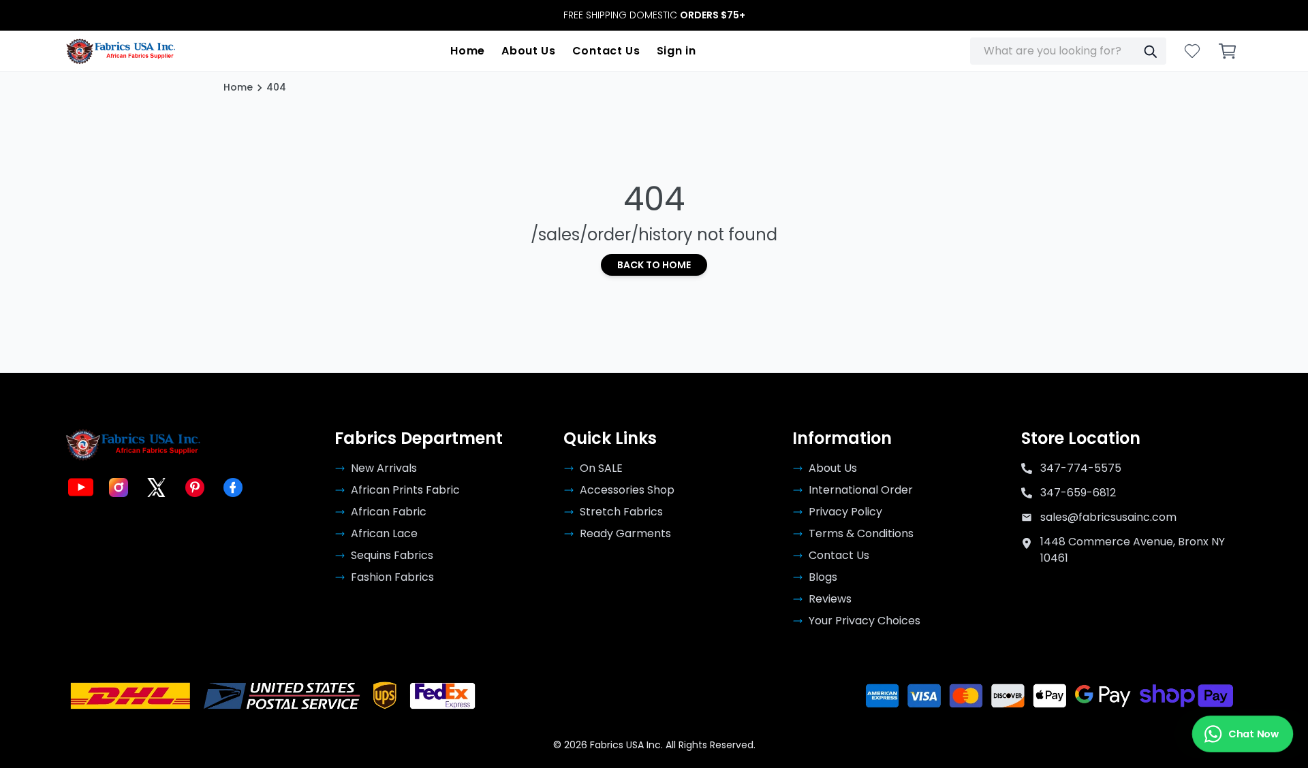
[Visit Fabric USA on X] (157, 487)
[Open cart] (1228, 51)
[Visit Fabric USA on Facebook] (233, 487)
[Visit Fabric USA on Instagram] (119, 487)
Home (467, 51)
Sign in (676, 51)
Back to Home (654, 265)
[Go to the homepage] (120, 51)
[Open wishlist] (1192, 51)
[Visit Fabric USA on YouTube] (80, 487)
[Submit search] (1150, 51)
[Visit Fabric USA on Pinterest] (195, 487)
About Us (528, 51)
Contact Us (606, 51)
